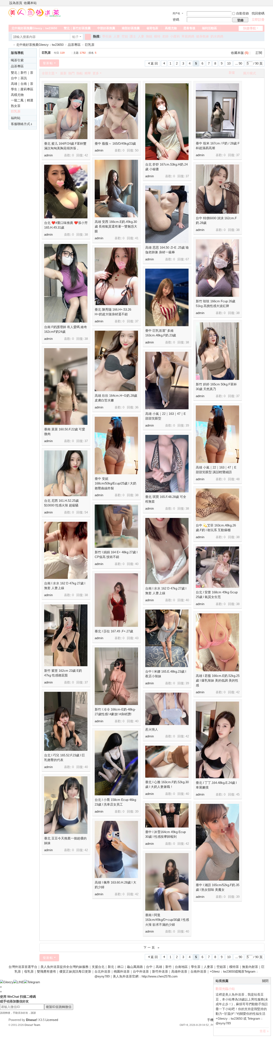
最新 (63, 73)
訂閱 (259, 53)
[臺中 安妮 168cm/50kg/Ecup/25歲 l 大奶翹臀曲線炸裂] (116, 445)
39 (187, 425)
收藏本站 (30, 3)
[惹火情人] (167, 709)
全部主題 (48, 73)
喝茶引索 (17, 60)
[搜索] (88, 37)
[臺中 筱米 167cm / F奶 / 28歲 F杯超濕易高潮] (217, 111)
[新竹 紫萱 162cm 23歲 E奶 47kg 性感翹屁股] (65, 635)
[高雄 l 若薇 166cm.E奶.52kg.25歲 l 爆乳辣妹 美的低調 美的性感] (217, 642)
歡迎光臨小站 (225, 988)
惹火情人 (151, 729)
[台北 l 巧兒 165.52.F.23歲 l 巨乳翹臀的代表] (65, 721)
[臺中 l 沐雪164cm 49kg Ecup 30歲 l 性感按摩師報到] (167, 815)
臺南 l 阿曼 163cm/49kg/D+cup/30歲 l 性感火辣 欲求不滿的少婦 (167, 919)
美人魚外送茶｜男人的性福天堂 (10, 45)
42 (86, 155)
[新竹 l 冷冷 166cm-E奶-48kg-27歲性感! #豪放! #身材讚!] (116, 676)
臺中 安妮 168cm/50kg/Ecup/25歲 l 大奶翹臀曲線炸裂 (115, 483)
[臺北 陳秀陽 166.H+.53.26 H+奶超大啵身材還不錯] (116, 276)
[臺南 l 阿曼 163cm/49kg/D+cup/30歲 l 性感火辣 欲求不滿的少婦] (167, 882)
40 (136, 564)
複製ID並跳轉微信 (58, 1007)
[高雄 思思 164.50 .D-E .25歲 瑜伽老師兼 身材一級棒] (167, 214)
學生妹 (107, 36)
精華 (87, 73)
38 (238, 230)
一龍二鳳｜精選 (22, 100)
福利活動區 (209, 28)
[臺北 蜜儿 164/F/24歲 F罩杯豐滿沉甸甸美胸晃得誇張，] (65, 111)
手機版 (212, 1020)
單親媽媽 (188, 36)
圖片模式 (249, 73)
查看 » (264, 1031)
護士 (133, 36)
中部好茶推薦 (106, 28)
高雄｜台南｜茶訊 (22, 84)
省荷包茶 (152, 28)
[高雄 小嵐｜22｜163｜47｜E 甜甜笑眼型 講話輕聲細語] (217, 434)
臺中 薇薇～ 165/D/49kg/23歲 (115, 143)
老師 (165, 36)
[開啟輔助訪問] (258, 3)
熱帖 (79, 73)
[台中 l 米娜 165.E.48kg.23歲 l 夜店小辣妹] (167, 638)
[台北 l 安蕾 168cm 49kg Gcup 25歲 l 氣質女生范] (217, 567)
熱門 (71, 73)
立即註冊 (258, 19)
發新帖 (48, 63)
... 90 (238, 63)
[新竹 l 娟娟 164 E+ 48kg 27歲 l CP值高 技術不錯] (116, 526)
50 (136, 150)
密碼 (176, 19)
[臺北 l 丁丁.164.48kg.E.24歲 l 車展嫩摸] (217, 740)
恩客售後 (189, 28)
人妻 (116, 36)
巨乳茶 (89, 44)
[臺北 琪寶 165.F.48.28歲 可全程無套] (167, 463)
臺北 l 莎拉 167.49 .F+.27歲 (114, 631)
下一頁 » (152, 947)
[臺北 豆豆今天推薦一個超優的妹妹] (65, 805)
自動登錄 (242, 13)
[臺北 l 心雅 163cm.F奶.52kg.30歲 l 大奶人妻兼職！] (167, 762)
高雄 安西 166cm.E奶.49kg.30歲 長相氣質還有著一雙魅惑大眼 (116, 226)
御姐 (149, 36)
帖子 (75, 37)
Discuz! (31, 1020)
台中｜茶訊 (19, 78)
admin (48, 155)
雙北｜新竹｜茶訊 (22, 73)
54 (86, 512)
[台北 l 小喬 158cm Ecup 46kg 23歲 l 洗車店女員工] (116, 763)
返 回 (154, 63)
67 (187, 259)
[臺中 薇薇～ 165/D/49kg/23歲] (116, 111)
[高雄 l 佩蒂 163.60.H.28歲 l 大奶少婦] (116, 849)
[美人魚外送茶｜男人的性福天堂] (35, 12)
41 (136, 238)
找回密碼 (258, 13)
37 (187, 176)
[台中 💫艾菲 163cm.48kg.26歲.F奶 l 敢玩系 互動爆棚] (217, 505)
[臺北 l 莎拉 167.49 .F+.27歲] (116, 600)
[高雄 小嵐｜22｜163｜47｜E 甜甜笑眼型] (167, 380)
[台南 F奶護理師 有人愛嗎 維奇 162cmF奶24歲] (65, 283)
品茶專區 (74, 44)
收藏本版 (239, 53)
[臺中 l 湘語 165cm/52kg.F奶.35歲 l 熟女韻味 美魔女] (217, 842)
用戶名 (176, 13)
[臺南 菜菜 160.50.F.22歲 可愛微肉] (65, 386)
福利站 (15, 118)
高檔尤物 (171, 28)
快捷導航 (249, 28)
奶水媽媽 (217, 36)
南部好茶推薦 (131, 28)
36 (136, 407)
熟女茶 (15, 106)
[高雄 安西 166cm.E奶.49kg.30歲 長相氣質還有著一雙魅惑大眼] (116, 188)
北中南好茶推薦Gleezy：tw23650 (34, 28)
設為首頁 (15, 3)
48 (238, 479)
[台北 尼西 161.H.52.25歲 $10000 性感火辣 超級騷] (65, 473)
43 (136, 638)
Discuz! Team (32, 1025)
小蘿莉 (175, 36)
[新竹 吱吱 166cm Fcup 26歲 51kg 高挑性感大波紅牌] (217, 268)
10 (229, 63)
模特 (157, 36)
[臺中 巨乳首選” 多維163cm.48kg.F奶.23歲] (167, 297)
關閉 (265, 981)
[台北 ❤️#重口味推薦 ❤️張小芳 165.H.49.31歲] (65, 191)
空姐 (125, 36)
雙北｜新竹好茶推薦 (77, 28)
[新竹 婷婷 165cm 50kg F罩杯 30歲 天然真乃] (217, 351)
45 (238, 794)
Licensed (51, 1020)
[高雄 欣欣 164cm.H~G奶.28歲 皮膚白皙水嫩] (116, 361)
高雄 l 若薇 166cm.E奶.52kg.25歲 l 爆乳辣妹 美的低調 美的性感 (218, 680)
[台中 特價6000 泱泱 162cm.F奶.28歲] (217, 189)
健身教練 (202, 36)
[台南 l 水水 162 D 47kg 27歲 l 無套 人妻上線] (167, 551)
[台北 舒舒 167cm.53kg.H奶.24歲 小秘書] (167, 121)
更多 (96, 73)
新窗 (232, 72)
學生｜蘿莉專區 (22, 89)
